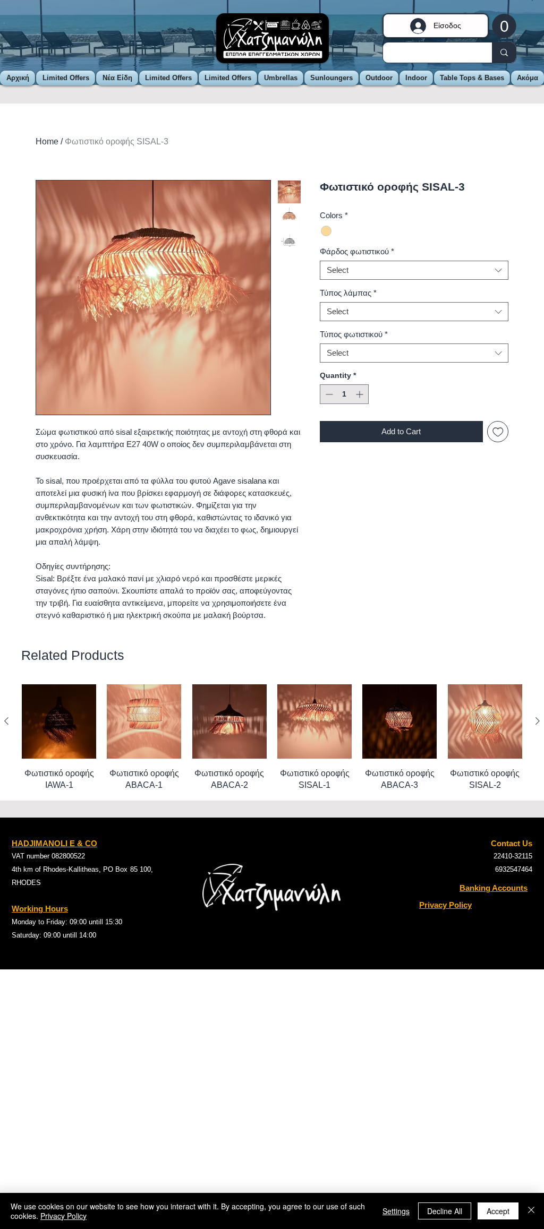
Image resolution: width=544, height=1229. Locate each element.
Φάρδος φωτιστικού (357, 251)
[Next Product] (537, 721)
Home (47, 141)
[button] (504, 26)
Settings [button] (396, 1211)
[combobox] (414, 270)
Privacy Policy (63, 1215)
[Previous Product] (6, 721)
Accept (498, 1211)
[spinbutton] (344, 394)
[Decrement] (328, 394)
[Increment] (360, 394)
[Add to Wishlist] (498, 432)
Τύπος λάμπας (348, 292)
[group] (272, 738)
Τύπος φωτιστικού (354, 334)
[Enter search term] (504, 52)
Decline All (444, 1211)
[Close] (531, 1211)
